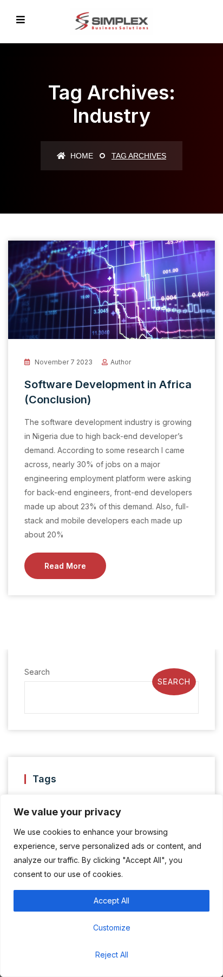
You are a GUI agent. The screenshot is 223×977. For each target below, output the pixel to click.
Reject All (111, 954)
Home (80, 155)
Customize (111, 927)
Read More (65, 565)
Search (37, 671)
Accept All (111, 900)
